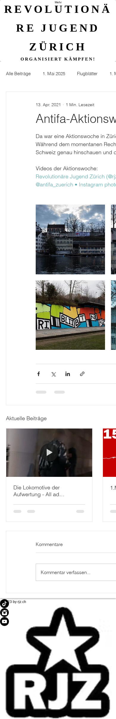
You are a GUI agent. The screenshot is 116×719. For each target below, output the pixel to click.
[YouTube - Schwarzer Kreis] (58, 621)
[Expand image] (70, 239)
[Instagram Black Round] (58, 612)
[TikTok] (58, 603)
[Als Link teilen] (82, 374)
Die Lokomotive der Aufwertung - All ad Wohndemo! (36, 491)
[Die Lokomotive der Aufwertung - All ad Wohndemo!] (49, 453)
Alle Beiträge (18, 73)
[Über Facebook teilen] (38, 374)
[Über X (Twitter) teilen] (53, 374)
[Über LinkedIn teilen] (67, 374)
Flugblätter (87, 73)
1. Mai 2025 (54, 73)
